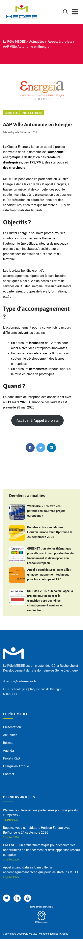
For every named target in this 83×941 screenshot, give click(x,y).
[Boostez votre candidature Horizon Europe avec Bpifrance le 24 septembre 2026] (17, 533)
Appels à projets (32, 112)
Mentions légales (48, 933)
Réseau (8, 743)
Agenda (8, 750)
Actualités (11, 112)
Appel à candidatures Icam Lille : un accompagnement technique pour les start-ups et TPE (49, 574)
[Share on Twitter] (40, 447)
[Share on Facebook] (30, 447)
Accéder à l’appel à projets (38, 420)
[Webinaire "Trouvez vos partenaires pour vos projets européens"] (17, 512)
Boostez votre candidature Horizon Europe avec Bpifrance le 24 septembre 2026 (49, 532)
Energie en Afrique (16, 766)
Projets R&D (11, 758)
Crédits (64, 933)
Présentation (12, 727)
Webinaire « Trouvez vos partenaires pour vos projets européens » (46, 510)
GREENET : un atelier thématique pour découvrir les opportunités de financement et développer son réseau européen (50, 556)
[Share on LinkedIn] (51, 447)
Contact (8, 774)
